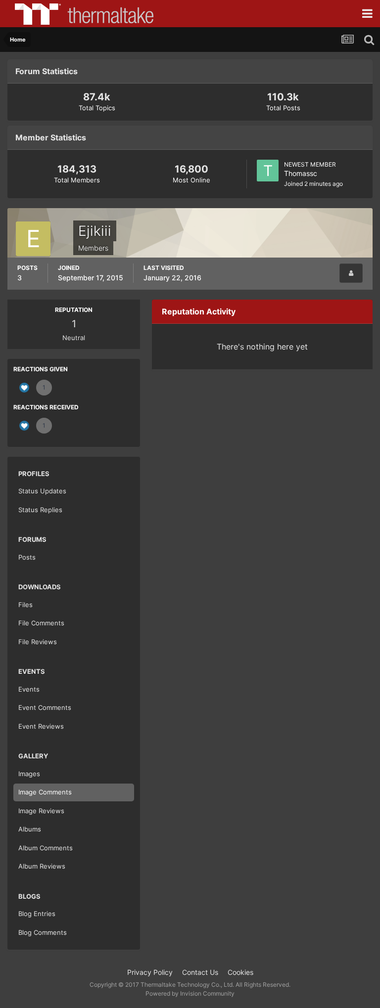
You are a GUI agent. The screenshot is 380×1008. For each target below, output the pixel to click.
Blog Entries (36, 914)
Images (29, 774)
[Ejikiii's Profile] (351, 273)
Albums (29, 829)
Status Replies (40, 510)
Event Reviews (41, 726)
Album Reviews (41, 866)
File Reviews (37, 642)
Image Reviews (41, 811)
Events (29, 689)
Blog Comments (42, 932)
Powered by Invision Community (190, 993)
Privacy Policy (150, 972)
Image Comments (45, 792)
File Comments (41, 623)
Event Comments (44, 707)
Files (25, 605)
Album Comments (45, 848)
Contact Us (200, 972)
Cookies (240, 972)
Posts (27, 557)
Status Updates (42, 491)
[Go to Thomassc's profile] (268, 170)
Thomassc (300, 173)
